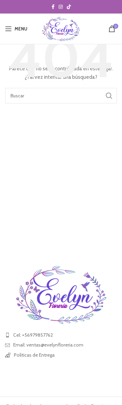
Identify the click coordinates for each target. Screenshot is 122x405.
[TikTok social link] (69, 6)
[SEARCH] (109, 95)
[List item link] (61, 335)
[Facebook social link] (53, 6)
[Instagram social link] (61, 6)
